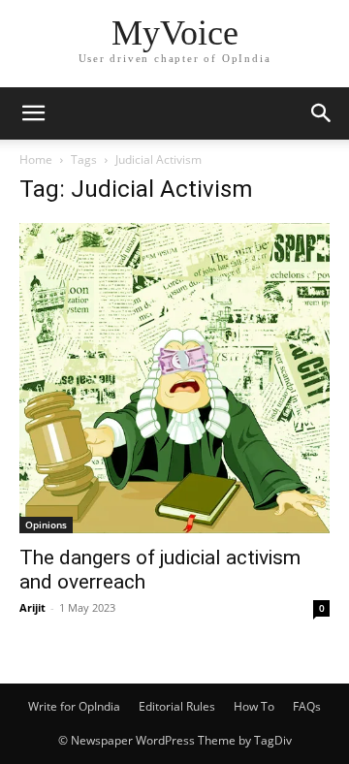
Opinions (46, 524)
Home (35, 159)
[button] (33, 113)
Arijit (32, 607)
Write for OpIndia (74, 706)
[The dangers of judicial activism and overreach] (174, 378)
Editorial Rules (177, 706)
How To (254, 706)
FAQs (307, 706)
